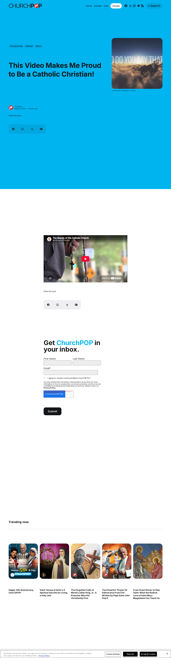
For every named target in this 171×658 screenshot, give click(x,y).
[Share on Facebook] (13, 129)
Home (89, 6)
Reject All (130, 654)
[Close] (167, 653)
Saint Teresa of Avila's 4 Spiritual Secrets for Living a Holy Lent (53, 593)
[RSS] (142, 5)
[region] (85, 654)
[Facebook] (126, 5)
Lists (106, 6)
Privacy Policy (49, 388)
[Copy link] (41, 129)
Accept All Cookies (148, 654)
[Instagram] (134, 5)
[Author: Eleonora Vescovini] (43, 575)
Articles (98, 6)
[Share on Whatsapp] (22, 129)
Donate (116, 6)
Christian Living (16, 46)
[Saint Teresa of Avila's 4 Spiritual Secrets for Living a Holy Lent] (54, 561)
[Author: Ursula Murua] (12, 575)
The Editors (18, 106)
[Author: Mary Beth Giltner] (137, 575)
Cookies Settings (113, 654)
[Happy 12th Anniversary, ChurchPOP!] (23, 561)
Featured (29, 46)
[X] (130, 5)
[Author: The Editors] (11, 107)
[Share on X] (32, 129)
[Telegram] (138, 5)
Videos (38, 46)
